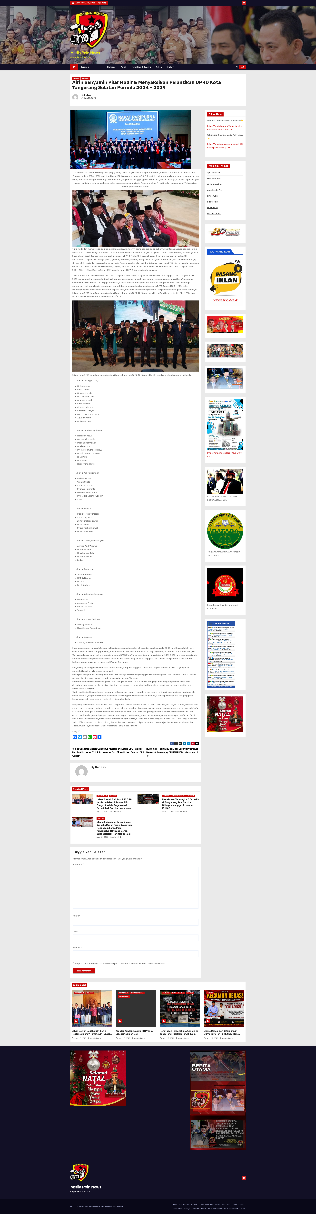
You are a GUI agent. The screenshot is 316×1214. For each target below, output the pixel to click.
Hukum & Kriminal (178, 796)
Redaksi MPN (115, 811)
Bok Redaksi (184, 1204)
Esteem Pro (212, 195)
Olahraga (111, 67)
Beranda (85, 67)
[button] (237, 67)
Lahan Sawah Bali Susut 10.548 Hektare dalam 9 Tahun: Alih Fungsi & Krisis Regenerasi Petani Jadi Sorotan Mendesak (114, 804)
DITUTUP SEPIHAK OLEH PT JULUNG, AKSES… (220, 641)
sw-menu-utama (215, 1208)
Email (76, 931)
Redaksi (87, 95)
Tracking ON (228, 686)
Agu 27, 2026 (102, 811)
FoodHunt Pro (213, 178)
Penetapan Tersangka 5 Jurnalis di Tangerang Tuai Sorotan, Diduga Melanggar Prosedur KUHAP (180, 804)
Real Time (220, 686)
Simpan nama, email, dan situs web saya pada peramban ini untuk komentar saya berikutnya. (120, 963)
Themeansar (118, 1206)
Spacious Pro (213, 172)
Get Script (213, 686)
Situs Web (77, 947)
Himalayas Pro (214, 213)
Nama (76, 915)
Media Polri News (85, 53)
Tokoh (159, 67)
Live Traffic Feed (221, 624)
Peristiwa (195, 1208)
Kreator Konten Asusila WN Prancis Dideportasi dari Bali (135, 1032)
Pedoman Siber (238, 1204)
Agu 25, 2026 (102, 837)
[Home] (74, 67)
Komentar (78, 864)
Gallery (170, 67)
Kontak (217, 1204)
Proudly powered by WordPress (83, 1206)
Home (175, 1204)
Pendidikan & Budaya (141, 67)
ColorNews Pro (214, 184)
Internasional (124, 996)
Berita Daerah (102, 796)
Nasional (85, 78)
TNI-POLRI (191, 796)
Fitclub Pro (212, 207)
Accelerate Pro (214, 190)
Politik (123, 67)
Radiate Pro (212, 201)
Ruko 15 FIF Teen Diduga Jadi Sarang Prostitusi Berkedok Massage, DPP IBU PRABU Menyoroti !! (172, 750)
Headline (76, 78)
